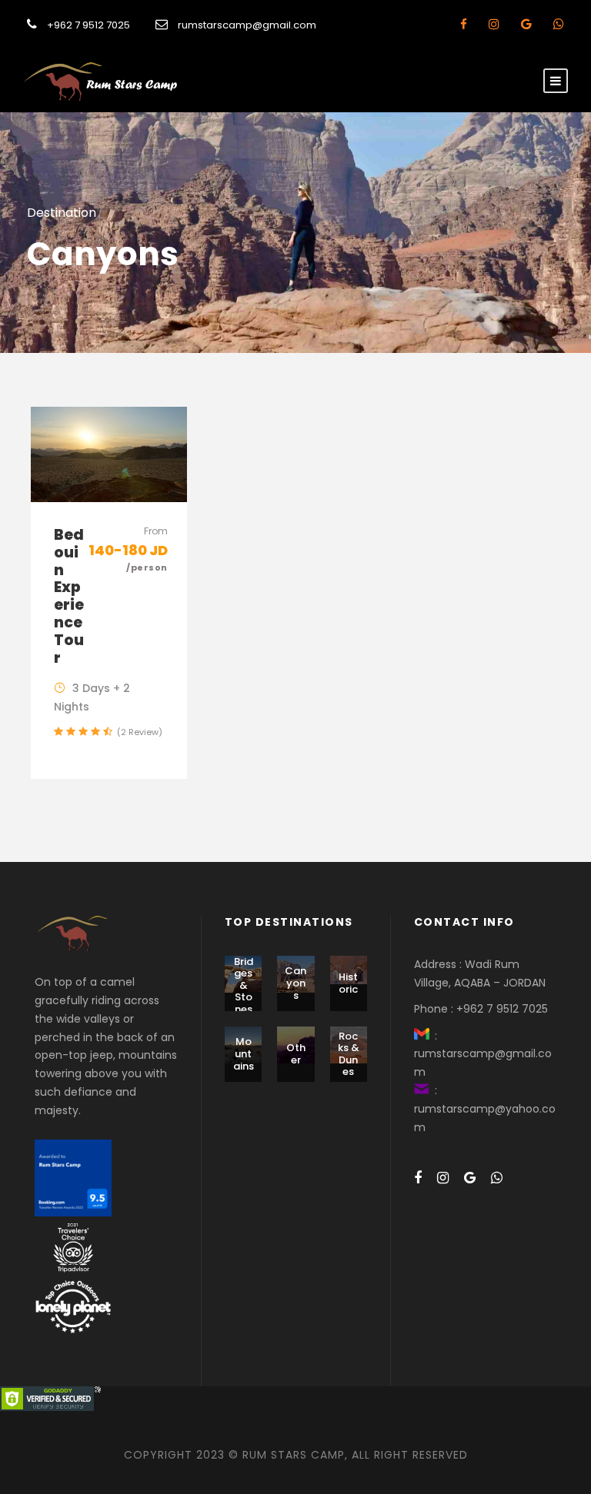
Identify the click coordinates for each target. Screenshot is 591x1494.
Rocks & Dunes (348, 1054)
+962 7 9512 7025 (88, 25)
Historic (348, 983)
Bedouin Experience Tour (69, 596)
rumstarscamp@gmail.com (247, 25)
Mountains (243, 1053)
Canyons (295, 982)
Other (296, 1053)
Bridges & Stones (243, 985)
